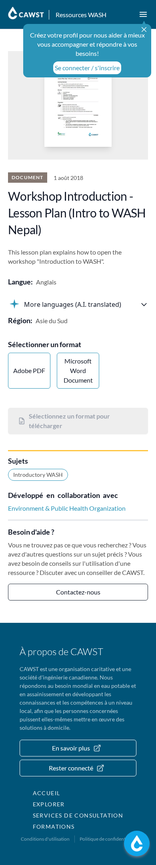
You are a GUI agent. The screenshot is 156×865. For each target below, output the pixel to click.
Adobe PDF (29, 370)
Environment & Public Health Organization (67, 508)
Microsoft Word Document (78, 370)
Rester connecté (71, 768)
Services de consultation (78, 815)
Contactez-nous (78, 592)
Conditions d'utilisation (45, 839)
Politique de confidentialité (108, 839)
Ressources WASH (81, 14)
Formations (54, 826)
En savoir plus (71, 748)
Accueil (46, 793)
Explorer (49, 804)
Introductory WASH (38, 474)
